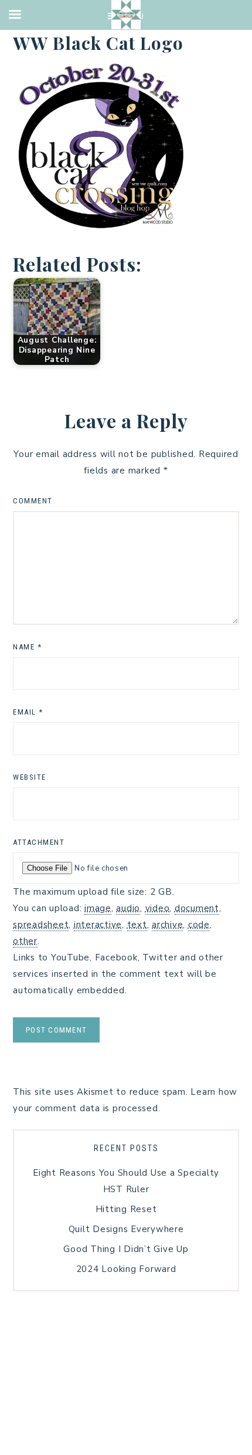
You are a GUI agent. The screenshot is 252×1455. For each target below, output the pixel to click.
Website (29, 777)
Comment (33, 500)
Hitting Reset (126, 1209)
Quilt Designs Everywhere (126, 1229)
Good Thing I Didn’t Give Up (125, 1249)
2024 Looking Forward (126, 1269)
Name (27, 646)
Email (28, 712)
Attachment (38, 842)
